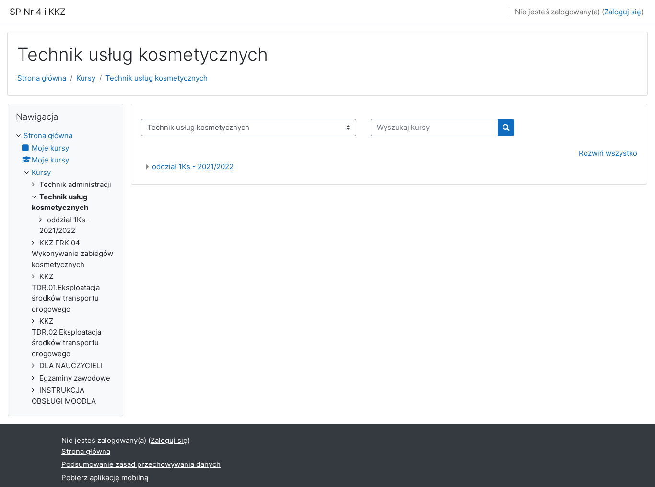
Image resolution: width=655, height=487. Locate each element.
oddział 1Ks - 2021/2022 (193, 166)
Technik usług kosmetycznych (156, 77)
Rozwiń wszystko (608, 153)
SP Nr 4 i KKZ (38, 11)
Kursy (85, 77)
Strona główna (41, 77)
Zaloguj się (622, 11)
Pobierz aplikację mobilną (104, 477)
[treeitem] (65, 268)
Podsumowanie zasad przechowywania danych (141, 464)
